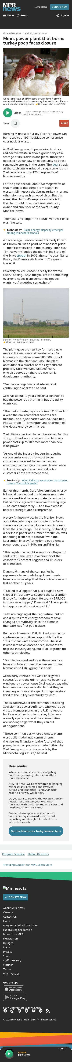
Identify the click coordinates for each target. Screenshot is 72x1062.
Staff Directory (12, 960)
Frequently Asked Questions (20, 925)
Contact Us (9, 916)
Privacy (7, 951)
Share (64, 123)
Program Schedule (13, 854)
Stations (8, 964)
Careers (8, 912)
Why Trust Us (11, 973)
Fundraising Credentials (17, 929)
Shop (6, 956)
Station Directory (38, 854)
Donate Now (59, 6)
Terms (7, 969)
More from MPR (13, 934)
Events (7, 921)
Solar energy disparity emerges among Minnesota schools (35, 231)
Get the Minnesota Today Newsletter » (36, 831)
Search (25, 15)
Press (6, 947)
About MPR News (14, 908)
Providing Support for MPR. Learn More (27, 864)
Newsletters (11, 938)
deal (55, 164)
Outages (8, 943)
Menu (10, 15)
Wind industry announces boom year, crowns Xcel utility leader (37, 481)
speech (22, 255)
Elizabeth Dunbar (12, 33)
